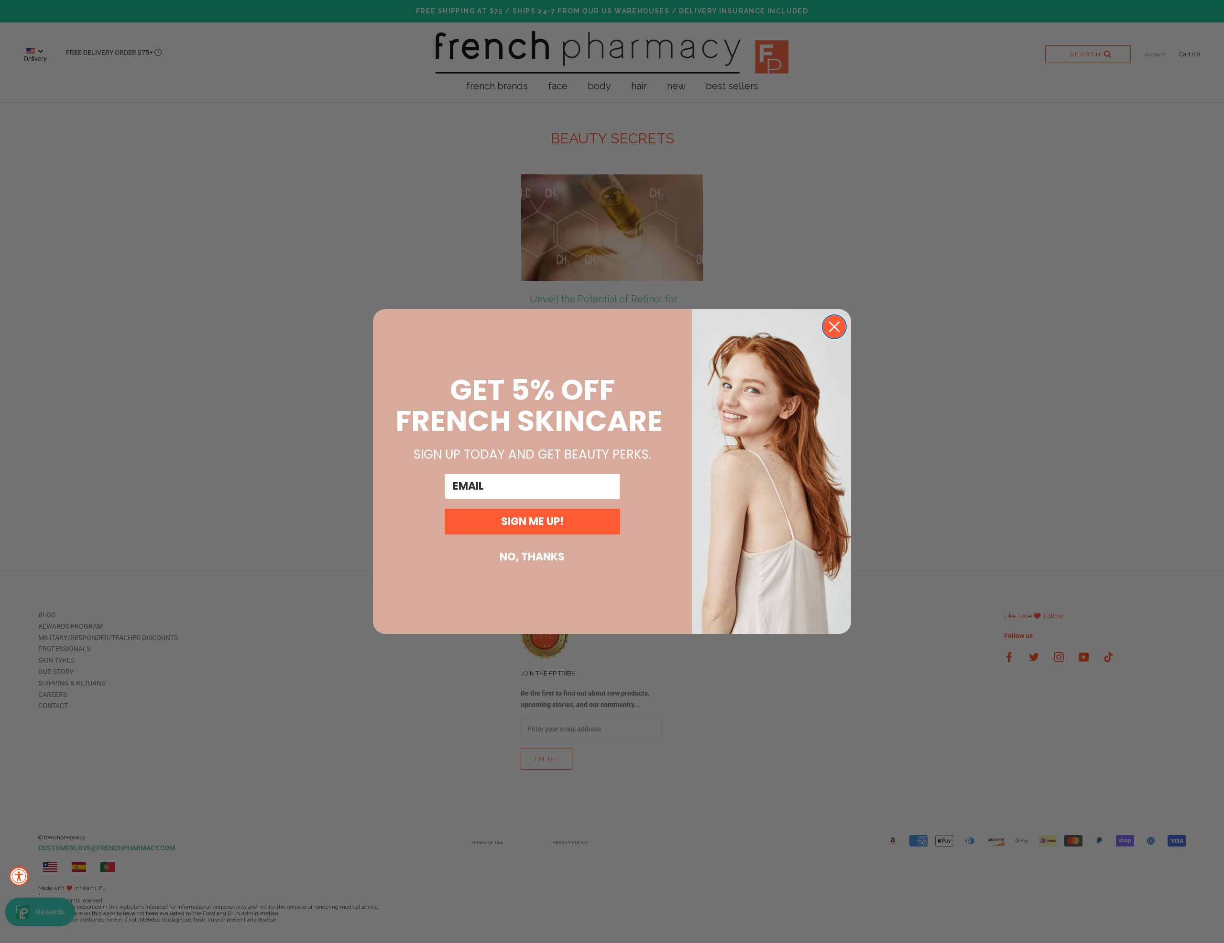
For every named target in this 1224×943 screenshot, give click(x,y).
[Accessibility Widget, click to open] (19, 876)
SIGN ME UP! (532, 521)
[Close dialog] (834, 327)
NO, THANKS (532, 556)
